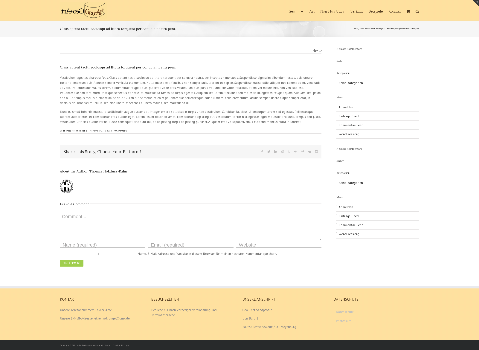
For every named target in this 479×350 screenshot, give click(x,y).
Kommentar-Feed (351, 125)
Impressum (343, 321)
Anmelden (346, 107)
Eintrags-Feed (349, 116)
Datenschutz (345, 312)
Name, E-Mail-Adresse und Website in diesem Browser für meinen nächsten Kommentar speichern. (207, 253)
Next (316, 50)
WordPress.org (349, 134)
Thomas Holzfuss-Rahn (75, 130)
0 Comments (120, 130)
